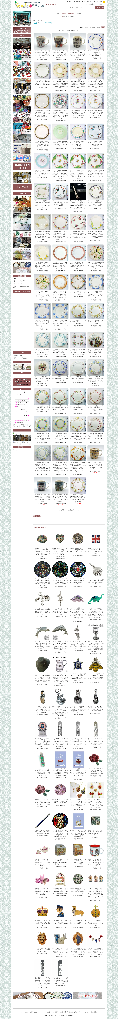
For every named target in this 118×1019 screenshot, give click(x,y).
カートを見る (100, 1)
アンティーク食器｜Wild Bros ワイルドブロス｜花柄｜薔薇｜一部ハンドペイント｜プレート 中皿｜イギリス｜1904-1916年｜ (96, 436)
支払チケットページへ (18, 450)
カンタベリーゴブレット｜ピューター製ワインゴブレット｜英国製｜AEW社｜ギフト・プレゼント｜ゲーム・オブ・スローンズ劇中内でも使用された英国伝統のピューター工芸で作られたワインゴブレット (96, 646)
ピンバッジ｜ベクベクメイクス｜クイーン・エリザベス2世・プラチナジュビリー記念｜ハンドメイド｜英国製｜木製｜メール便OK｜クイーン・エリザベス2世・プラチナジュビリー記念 (96, 893)
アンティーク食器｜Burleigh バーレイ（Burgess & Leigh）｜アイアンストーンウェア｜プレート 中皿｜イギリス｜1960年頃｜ (96, 265)
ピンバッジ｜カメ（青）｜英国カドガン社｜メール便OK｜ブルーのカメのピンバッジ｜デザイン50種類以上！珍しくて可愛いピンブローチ (78, 677)
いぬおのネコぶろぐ (18, 355)
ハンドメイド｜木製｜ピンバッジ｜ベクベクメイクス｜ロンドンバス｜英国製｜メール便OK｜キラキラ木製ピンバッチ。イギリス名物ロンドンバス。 (60, 772)
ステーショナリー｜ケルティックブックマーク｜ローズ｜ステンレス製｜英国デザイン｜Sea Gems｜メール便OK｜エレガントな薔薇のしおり (96, 741)
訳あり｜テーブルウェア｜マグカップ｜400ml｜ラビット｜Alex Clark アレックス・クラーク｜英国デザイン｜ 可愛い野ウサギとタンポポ (60, 498)
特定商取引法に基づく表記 (70, 1012)
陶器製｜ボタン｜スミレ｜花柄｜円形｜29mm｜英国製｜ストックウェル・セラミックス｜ (60, 801)
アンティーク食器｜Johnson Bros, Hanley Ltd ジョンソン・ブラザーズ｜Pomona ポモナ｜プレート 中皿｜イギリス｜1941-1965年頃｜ (42, 380)
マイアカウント (88, 1)
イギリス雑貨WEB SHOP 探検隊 (17, 443)
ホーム (70, 1)
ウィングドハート (17, 283)
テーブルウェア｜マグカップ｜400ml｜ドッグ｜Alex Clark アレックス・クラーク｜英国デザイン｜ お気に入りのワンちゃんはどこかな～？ (60, 54)
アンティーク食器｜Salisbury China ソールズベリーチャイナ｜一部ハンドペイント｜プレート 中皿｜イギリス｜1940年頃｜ (42, 204)
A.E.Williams (16, 279)
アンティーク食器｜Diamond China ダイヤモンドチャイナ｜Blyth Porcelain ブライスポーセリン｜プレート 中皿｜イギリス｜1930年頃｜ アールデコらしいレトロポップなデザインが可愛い (78, 467)
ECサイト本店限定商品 (45, 22)
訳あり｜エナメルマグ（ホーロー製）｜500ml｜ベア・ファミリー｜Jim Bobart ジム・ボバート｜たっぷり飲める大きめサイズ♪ (96, 862)
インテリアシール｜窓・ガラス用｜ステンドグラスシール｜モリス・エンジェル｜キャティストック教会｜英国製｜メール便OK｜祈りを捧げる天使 (60, 833)
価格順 (98, 27)
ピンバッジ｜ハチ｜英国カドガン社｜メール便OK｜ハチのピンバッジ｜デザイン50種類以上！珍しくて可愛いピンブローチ (96, 677)
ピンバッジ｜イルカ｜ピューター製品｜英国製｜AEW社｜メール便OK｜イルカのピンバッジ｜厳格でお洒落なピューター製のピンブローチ (42, 645)
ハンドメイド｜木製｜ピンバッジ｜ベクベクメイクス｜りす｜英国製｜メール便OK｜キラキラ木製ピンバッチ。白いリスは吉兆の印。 (60, 951)
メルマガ (78, 1)
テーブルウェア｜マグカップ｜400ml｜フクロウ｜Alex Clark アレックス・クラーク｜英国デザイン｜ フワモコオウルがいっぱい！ (78, 54)
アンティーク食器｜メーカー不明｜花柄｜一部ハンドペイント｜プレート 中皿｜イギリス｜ (42, 407)
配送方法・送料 (59, 1012)
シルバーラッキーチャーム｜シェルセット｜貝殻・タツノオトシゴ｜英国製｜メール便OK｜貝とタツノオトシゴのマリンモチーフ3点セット (42, 611)
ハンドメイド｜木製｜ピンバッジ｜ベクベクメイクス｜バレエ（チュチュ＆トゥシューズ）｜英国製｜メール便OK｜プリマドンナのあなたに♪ (42, 891)
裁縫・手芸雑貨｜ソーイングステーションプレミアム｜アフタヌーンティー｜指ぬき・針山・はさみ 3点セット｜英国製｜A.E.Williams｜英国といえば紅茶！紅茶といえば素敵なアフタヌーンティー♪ (60, 711)
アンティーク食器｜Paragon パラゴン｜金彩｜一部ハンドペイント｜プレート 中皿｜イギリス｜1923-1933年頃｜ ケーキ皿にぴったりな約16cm (42, 113)
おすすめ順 (92, 27)
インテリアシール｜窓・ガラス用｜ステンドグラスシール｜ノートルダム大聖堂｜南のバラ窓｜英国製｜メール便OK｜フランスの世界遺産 (42, 582)
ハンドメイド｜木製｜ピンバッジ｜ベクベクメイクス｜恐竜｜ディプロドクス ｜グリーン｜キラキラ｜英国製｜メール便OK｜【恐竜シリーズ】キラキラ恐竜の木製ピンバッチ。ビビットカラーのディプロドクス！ (96, 612)
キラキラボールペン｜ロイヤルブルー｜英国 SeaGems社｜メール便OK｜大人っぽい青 (42, 832)
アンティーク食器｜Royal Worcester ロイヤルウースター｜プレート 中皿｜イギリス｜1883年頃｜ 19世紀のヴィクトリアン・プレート (60, 265)
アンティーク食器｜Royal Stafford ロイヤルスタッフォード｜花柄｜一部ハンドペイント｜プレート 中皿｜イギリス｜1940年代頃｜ (96, 380)
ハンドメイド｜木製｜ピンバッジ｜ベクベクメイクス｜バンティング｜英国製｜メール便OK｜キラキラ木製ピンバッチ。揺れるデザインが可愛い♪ (96, 951)
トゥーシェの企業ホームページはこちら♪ (95, 4)
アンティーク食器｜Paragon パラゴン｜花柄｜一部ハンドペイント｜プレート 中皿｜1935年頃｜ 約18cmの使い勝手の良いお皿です (96, 234)
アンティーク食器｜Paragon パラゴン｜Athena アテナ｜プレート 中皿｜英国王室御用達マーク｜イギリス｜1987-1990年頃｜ (42, 144)
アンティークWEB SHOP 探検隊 (26, 443)
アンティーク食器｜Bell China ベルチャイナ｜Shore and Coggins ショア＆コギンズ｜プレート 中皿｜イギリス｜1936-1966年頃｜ (78, 436)
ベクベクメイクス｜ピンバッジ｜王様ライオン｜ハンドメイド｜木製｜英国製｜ (42, 949)
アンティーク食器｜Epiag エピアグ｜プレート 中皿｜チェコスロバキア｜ (78, 378)
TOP (35, 22)
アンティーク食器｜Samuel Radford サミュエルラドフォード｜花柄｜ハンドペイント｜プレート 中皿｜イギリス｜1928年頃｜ (42, 436)
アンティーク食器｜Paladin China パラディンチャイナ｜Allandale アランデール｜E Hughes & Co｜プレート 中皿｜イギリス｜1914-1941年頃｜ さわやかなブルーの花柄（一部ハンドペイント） (42, 467)
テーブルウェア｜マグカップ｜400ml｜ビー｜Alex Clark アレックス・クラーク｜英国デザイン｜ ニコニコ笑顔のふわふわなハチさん (42, 54)
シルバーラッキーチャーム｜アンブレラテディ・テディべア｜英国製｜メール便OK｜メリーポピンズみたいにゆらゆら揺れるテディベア (78, 645)
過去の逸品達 (94, 1012)
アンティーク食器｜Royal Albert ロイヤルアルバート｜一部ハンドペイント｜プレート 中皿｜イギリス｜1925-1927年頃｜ (96, 294)
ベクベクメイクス (17, 281)
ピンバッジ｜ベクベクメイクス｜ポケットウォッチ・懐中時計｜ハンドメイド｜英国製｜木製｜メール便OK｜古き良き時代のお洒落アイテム (78, 833)
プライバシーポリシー (83, 1012)
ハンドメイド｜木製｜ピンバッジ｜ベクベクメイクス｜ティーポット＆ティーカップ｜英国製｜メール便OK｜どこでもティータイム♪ (42, 862)
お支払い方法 (50, 1012)
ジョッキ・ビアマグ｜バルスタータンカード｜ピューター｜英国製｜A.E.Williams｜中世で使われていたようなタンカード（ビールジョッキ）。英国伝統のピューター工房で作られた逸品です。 (60, 678)
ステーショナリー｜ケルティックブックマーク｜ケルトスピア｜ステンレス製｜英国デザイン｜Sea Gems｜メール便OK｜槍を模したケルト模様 (60, 980)
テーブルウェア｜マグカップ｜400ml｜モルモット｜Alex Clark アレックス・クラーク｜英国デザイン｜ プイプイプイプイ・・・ (96, 465)
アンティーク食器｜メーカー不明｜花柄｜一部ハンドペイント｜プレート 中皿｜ (78, 322)
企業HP (27, 1012)
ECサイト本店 (51, 4)
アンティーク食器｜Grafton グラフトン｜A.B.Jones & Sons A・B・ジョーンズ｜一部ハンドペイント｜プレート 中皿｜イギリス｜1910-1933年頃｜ (60, 294)
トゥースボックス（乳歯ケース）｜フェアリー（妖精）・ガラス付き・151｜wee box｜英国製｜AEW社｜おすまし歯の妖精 (78, 709)
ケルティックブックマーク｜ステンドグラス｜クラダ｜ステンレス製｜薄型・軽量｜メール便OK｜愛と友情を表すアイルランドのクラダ (42, 772)
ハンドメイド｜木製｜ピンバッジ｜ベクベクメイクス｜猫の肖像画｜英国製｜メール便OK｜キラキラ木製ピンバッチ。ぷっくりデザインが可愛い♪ (78, 951)
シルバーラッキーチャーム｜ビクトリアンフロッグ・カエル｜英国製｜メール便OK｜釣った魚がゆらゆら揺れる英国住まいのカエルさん (60, 611)
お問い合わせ (33, 1012)
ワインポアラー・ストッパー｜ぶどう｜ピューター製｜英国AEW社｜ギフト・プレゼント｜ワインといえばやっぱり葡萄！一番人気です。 (42, 709)
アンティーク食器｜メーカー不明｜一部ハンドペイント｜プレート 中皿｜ (78, 293)
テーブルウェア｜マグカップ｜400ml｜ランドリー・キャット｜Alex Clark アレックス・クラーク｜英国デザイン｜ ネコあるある (42, 498)
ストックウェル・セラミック (20, 280)
